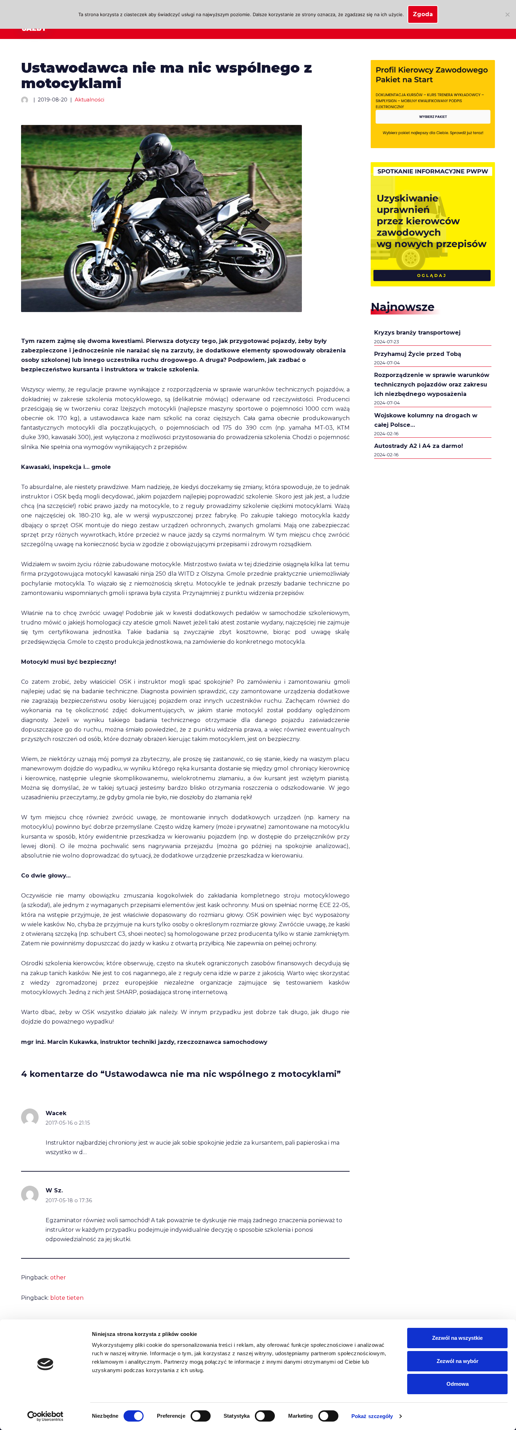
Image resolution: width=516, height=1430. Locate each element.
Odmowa (457, 1384)
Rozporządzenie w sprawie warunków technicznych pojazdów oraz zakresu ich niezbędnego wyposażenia (431, 384)
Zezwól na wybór (457, 1361)
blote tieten (67, 1298)
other (58, 1277)
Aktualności (89, 100)
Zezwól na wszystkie (457, 1338)
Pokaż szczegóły (372, 1416)
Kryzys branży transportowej (417, 332)
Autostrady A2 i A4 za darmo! (418, 446)
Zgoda (423, 14)
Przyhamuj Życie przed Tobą (417, 354)
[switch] (201, 1416)
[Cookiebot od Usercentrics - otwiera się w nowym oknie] (45, 1416)
